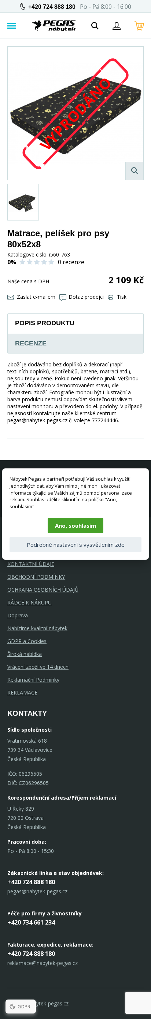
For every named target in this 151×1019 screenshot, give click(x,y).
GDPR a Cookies (27, 641)
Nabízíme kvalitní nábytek (37, 628)
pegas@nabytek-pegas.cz (37, 891)
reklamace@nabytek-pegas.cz (42, 962)
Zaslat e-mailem (36, 296)
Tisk (121, 296)
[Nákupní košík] (139, 26)
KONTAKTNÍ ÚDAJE (30, 563)
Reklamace (22, 692)
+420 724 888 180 (52, 7)
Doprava (17, 615)
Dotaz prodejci (86, 296)
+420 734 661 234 (31, 922)
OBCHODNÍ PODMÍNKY (36, 576)
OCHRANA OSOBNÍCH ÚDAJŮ (42, 589)
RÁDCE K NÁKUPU (29, 602)
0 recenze (71, 262)
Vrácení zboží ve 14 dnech (38, 666)
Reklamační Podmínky (33, 679)
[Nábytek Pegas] (54, 25)
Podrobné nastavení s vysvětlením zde (76, 544)
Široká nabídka (24, 653)
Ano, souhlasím (75, 525)
